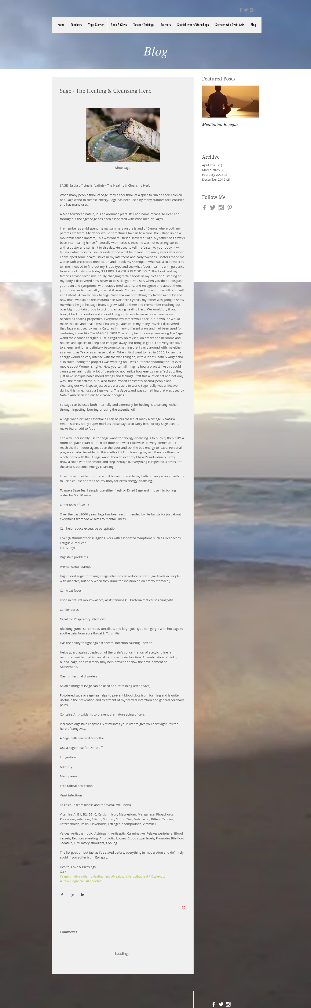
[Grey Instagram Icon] (251, 9)
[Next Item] (252, 101)
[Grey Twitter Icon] (246, 9)
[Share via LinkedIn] (83, 895)
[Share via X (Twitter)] (72, 895)
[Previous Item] (209, 101)
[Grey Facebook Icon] (240, 9)
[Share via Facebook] (62, 895)
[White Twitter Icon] (221, 1001)
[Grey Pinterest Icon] (229, 207)
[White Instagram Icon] (228, 1001)
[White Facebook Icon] (214, 1001)
